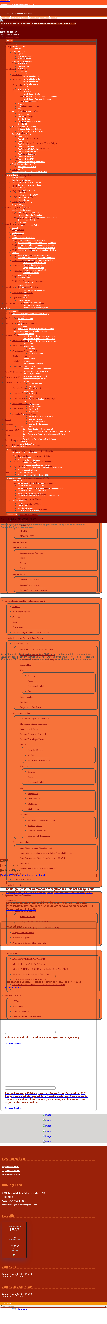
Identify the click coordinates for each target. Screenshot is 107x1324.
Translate (22, 1309)
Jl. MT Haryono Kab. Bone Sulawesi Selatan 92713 (23, 1193)
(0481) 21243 (7, 1197)
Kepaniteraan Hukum (11, 1174)
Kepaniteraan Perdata (11, 1170)
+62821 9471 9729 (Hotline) (14, 1201)
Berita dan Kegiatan (11, 870)
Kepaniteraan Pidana (10, 1167)
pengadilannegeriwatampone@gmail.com (20, 1205)
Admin (4, 861)
